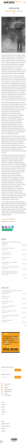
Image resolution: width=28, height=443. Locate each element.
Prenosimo (3, 412)
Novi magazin (5, 219)
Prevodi (6, 387)
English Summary (6, 374)
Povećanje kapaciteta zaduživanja (10, 315)
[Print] (14, 13)
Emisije (3, 407)
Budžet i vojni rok (6, 296)
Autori (5, 386)
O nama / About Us (5, 426)
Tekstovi (3, 404)
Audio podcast (7, 391)
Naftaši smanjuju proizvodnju (9, 311)
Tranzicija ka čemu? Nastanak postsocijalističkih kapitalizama (10, 272)
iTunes (5, 393)
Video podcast (7, 395)
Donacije (3, 431)
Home (2, 402)
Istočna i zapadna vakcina (8, 306)
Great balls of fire (6, 257)
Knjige (2, 421)
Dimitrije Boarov (10, 11)
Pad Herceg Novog (6, 253)
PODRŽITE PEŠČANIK (7, 229)
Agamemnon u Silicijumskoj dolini (10, 267)
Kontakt (3, 428)
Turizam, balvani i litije (7, 301)
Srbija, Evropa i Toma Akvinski (9, 262)
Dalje (26, 278)
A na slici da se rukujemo (8, 248)
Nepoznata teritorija (7, 320)
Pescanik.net (7, 384)
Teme (2, 414)
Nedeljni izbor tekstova (7, 367)
